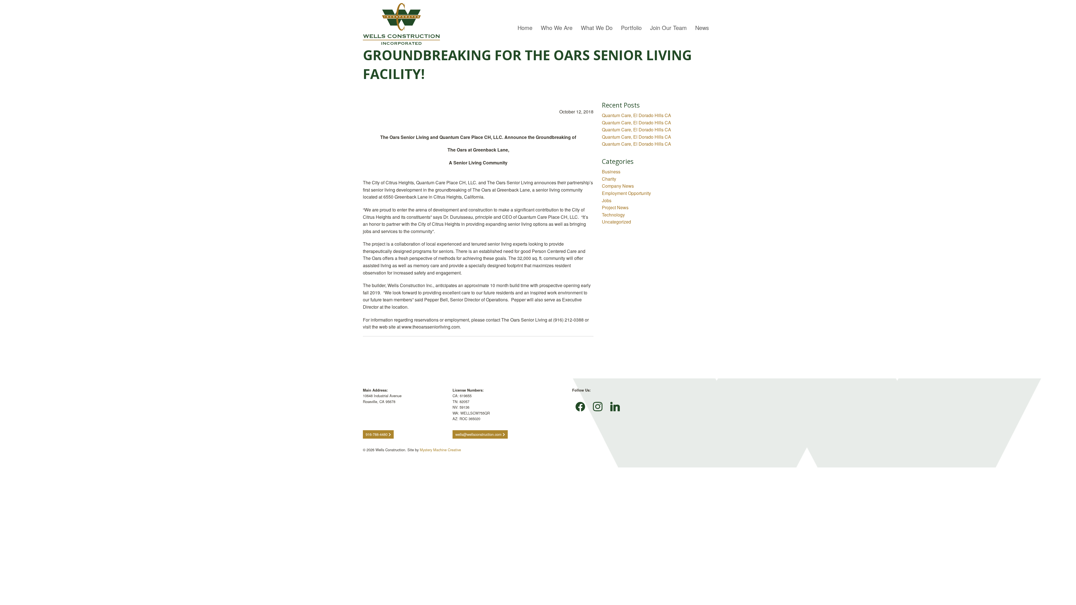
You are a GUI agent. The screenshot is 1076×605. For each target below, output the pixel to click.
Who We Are (556, 28)
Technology (613, 214)
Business (611, 171)
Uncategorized (616, 221)
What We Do (597, 28)
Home (525, 28)
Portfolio (631, 28)
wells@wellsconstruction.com (479, 434)
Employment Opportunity (626, 193)
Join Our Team (668, 28)
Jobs (606, 200)
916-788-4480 (377, 434)
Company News (618, 186)
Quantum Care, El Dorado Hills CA (636, 115)
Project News (615, 207)
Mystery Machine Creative (440, 449)
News (702, 28)
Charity (609, 179)
